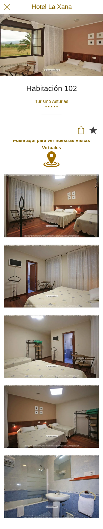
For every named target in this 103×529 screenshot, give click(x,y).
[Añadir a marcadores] (93, 130)
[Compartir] (81, 130)
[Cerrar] (7, 7)
